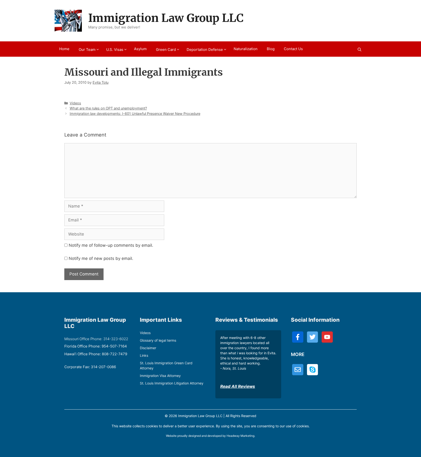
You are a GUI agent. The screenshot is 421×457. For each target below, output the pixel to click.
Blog (271, 48)
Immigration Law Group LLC (166, 18)
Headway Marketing (240, 436)
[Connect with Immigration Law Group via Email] (297, 369)
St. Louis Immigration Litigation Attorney (171, 383)
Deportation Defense (205, 49)
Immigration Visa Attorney (160, 376)
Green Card (166, 49)
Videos (75, 103)
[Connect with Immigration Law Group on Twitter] (312, 337)
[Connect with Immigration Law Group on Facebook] (297, 337)
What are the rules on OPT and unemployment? (108, 108)
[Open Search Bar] (359, 49)
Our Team (87, 49)
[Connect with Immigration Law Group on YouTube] (327, 337)
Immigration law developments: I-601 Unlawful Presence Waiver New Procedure (135, 113)
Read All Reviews (237, 386)
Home (64, 48)
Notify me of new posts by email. (101, 258)
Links (144, 355)
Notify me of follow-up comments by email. (111, 245)
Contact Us (293, 48)
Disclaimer (148, 348)
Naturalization (246, 48)
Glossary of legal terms (158, 340)
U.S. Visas (114, 49)
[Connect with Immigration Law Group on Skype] (312, 369)
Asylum (140, 48)
